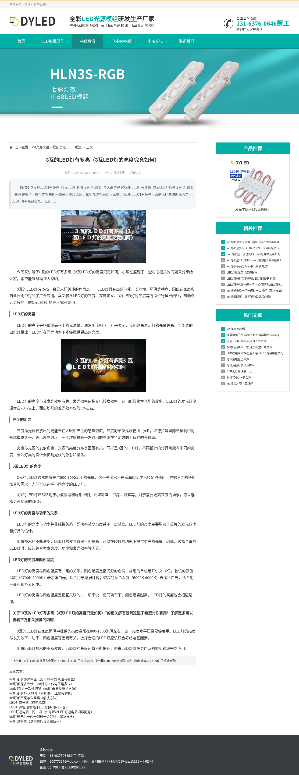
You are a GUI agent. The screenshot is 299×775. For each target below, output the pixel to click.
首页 (21, 41)
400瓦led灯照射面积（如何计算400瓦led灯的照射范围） (142, 661)
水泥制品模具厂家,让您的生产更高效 (247, 347)
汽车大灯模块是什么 (237, 371)
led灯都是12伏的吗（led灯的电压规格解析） (41, 693)
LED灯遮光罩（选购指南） (28, 702)
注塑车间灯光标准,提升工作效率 (244, 341)
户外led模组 (121, 41)
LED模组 (76, 147)
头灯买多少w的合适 (236, 377)
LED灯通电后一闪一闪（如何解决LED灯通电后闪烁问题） (51, 711)
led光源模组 (40, 147)
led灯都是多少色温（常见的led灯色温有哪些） (43, 679)
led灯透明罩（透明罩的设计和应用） (36, 721)
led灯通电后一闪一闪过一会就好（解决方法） (42, 716)
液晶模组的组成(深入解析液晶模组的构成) (250, 335)
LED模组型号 (52, 41)
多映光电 (155, 41)
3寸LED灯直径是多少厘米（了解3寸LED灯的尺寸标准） (59, 661)
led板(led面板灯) (235, 329)
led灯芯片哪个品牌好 (237, 383)
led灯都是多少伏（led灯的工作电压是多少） (41, 683)
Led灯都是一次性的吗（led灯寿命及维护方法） (43, 688)
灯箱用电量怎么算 (235, 359)
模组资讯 (87, 41)
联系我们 (186, 41)
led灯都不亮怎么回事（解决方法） (34, 697)
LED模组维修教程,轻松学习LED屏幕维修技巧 (252, 353)
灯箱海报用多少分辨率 (238, 365)
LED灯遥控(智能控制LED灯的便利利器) (38, 707)
